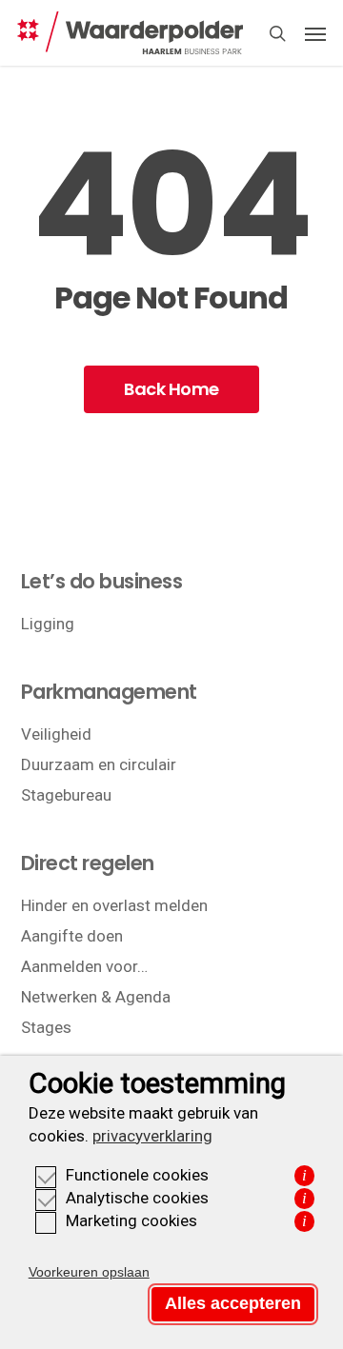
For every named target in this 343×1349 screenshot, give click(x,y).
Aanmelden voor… (84, 966)
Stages (46, 1027)
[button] (315, 33)
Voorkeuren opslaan (89, 1272)
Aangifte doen (72, 935)
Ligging (47, 623)
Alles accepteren (233, 1303)
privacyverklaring (152, 1135)
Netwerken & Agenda (96, 996)
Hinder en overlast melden (114, 905)
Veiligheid (56, 734)
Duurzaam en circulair (98, 764)
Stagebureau (66, 794)
